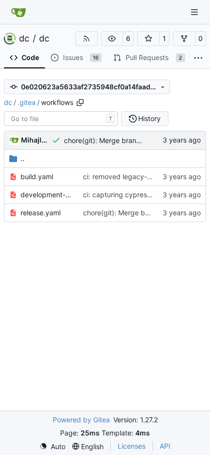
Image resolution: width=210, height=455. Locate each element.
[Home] (18, 12)
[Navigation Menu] (195, 12)
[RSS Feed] (86, 38)
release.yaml (41, 212)
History (149, 118)
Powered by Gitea (81, 419)
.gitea (27, 102)
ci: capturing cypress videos (128, 194)
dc (24, 38)
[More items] (198, 58)
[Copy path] (80, 102)
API (165, 446)
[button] (112, 38)
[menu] (52, 446)
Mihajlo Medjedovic (34, 140)
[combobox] (61, 118)
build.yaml (37, 176)
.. (22, 158)
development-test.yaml (47, 194)
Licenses (132, 446)
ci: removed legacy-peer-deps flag (138, 176)
